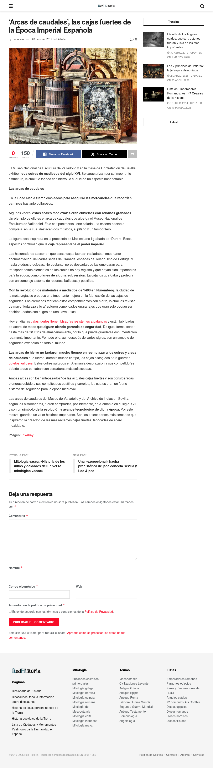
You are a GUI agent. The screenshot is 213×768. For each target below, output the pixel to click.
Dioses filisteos (176, 721)
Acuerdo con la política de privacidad (37, 605)
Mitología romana (83, 702)
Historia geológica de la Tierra (31, 718)
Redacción (18, 39)
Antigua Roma (128, 697)
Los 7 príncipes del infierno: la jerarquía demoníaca (185, 68)
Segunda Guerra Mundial (136, 706)
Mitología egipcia (83, 697)
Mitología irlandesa (84, 721)
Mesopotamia (128, 679)
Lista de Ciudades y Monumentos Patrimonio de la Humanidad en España (34, 729)
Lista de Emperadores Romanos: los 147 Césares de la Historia (185, 93)
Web (79, 586)
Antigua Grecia (129, 688)
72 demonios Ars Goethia (183, 702)
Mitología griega (83, 688)
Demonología (128, 716)
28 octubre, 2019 (42, 39)
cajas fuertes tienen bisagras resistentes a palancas (69, 321)
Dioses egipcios (177, 706)
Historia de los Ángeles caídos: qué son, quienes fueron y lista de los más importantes (183, 40)
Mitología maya (82, 725)
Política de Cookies (151, 755)
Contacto (171, 755)
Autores (185, 755)
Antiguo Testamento (132, 711)
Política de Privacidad (99, 611)
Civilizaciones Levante (134, 683)
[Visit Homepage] (106, 6)
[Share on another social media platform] (132, 154)
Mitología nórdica (83, 693)
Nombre (16, 568)
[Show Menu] (11, 5)
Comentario (18, 516)
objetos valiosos (21, 363)
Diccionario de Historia (26, 691)
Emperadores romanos (182, 679)
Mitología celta (82, 716)
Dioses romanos (177, 711)
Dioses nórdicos (177, 716)
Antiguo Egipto (129, 693)
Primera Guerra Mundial (135, 702)
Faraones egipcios (179, 683)
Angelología (127, 721)
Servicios (198, 755)
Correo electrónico (23, 586)
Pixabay (27, 435)
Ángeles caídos (177, 697)
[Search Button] (202, 5)
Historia (61, 39)
